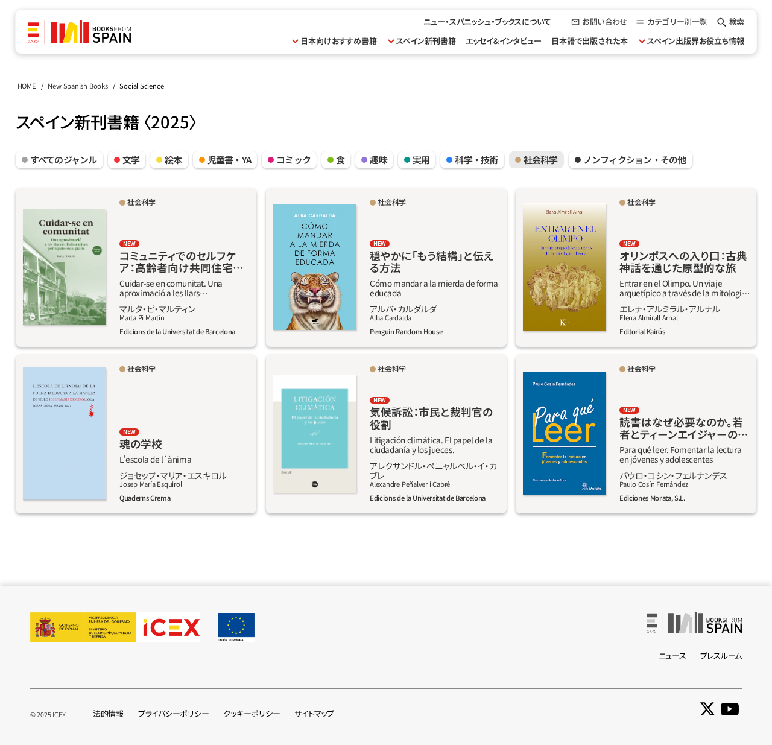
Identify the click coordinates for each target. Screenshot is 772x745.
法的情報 (108, 713)
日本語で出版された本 (589, 40)
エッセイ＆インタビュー (504, 40)
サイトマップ (314, 713)
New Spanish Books (77, 85)
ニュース (672, 655)
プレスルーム (721, 655)
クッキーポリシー (251, 713)
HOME (26, 85)
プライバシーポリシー (173, 713)
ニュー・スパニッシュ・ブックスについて (487, 21)
